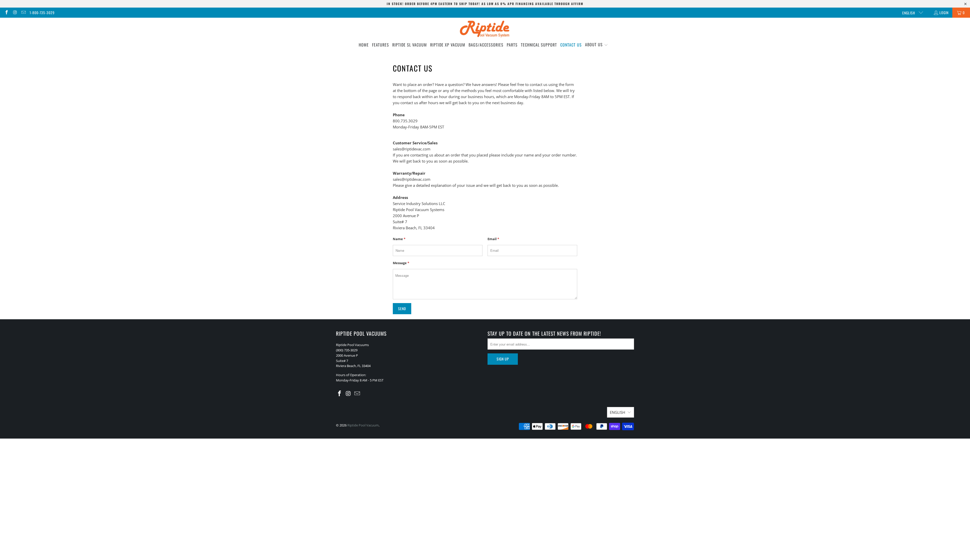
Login (944, 12)
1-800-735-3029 (42, 12)
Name (399, 239)
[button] (596, 44)
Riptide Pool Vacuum (363, 425)
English (909, 12)
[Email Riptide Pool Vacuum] (23, 12)
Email (493, 239)
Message (401, 263)
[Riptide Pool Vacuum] (485, 29)
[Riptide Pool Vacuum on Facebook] (6, 12)
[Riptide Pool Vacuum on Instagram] (14, 12)
